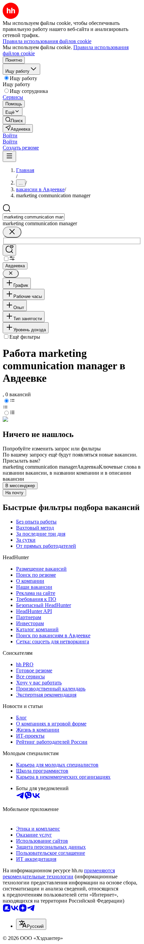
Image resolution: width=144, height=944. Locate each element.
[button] (10, 135)
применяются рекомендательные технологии (59, 873)
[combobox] (34, 217)
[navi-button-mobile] (9, 156)
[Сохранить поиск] (9, 250)
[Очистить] (12, 232)
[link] (14, 120)
